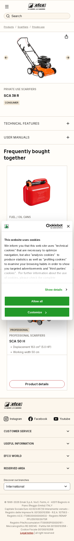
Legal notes (26, 532)
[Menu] (7, 7)
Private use (38, 26)
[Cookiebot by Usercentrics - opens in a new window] (47, 226)
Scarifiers (23, 26)
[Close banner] (68, 226)
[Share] (66, 36)
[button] (6, 57)
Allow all (37, 301)
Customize (35, 312)
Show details (53, 289)
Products (9, 26)
